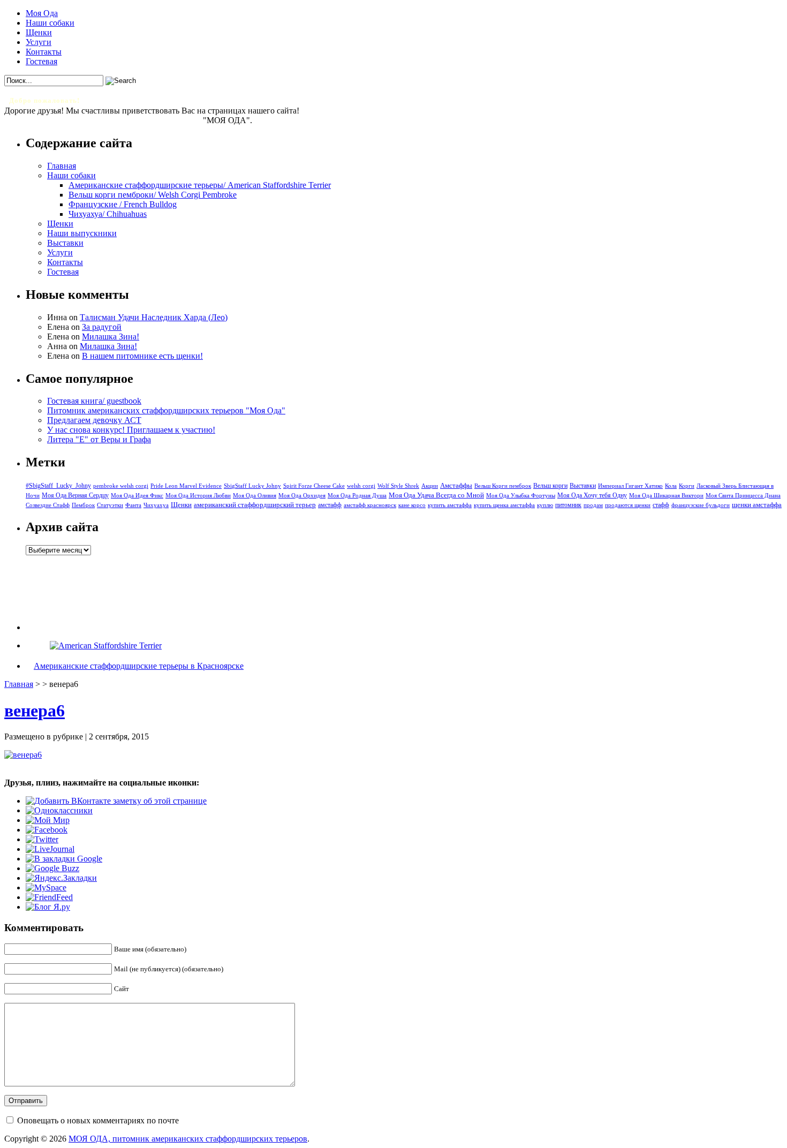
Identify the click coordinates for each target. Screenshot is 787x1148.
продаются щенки (627, 505)
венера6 (34, 710)
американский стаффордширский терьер (255, 505)
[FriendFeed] (49, 897)
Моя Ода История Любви (198, 495)
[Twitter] (42, 839)
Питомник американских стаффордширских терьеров (103, 120)
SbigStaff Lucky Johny (252, 486)
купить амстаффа (450, 505)
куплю (545, 505)
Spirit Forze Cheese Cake (314, 485)
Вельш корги (550, 485)
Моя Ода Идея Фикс (137, 495)
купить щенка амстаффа (504, 505)
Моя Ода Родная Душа (357, 496)
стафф (661, 505)
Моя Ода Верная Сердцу (75, 495)
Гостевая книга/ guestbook (94, 400)
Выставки (65, 242)
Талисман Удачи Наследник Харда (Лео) (154, 317)
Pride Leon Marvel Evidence (186, 485)
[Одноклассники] (59, 810)
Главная (61, 165)
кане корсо (412, 505)
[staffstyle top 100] (106, 645)
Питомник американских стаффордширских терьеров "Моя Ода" (166, 410)
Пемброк (83, 505)
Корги (686, 486)
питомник (568, 505)
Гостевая (41, 61)
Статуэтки (110, 505)
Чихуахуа (156, 505)
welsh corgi (361, 486)
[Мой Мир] (48, 820)
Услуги (38, 42)
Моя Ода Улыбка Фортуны (520, 495)
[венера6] (23, 754)
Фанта (133, 505)
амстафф (330, 505)
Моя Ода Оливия (254, 495)
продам (593, 505)
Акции (429, 485)
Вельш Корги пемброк (502, 485)
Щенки (39, 32)
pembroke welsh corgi (120, 486)
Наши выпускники (82, 233)
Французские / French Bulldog (123, 204)
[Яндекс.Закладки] (61, 877)
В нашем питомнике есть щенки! (142, 355)
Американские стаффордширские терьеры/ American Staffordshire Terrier (200, 185)
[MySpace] (46, 887)
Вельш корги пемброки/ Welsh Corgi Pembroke (153, 194)
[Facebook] (46, 829)
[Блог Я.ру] (48, 906)
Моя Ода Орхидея (302, 496)
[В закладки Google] (64, 858)
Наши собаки (50, 22)
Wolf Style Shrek (398, 486)
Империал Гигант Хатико (630, 485)
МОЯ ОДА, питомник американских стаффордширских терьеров (188, 1138)
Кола (671, 486)
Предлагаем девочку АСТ (94, 420)
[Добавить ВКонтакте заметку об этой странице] (116, 800)
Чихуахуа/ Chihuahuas (108, 213)
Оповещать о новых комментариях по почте (98, 1120)
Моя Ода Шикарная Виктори (666, 495)
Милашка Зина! (110, 336)
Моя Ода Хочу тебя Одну (592, 495)
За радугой (102, 326)
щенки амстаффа (757, 505)
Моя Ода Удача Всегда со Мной (436, 495)
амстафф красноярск (370, 505)
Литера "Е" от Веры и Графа (99, 439)
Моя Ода (42, 13)
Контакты (44, 51)
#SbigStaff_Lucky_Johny (58, 485)
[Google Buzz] (52, 868)
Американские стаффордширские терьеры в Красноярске (139, 665)
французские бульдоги (700, 505)
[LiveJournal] (50, 849)
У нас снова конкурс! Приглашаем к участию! (131, 429)
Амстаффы (456, 485)
